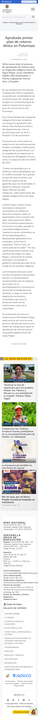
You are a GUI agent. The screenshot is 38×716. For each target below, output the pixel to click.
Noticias (5, 22)
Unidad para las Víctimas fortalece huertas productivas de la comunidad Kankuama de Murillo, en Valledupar (18, 433)
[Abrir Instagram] (29, 700)
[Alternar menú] (33, 9)
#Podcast (8, 491)
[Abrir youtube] (8, 700)
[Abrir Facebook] (19, 700)
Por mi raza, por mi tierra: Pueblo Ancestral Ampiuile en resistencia (18, 499)
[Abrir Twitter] (13, 700)
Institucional (10, 380)
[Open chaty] (34, 712)
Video (28, 380)
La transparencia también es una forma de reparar (17, 467)
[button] (8, 2)
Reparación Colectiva (20, 424)
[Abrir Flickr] (24, 700)
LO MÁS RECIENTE (18, 358)
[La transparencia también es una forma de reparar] (19, 451)
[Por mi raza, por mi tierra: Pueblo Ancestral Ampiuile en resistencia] (19, 482)
